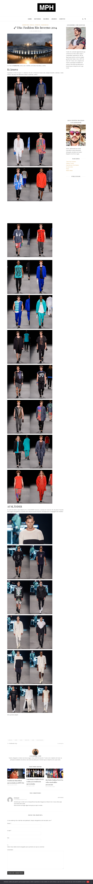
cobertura (25, 25)
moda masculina (39, 740)
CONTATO (62, 19)
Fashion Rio (45, 25)
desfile (32, 25)
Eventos (37, 25)
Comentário (10, 849)
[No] (91, 882)
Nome (9, 823)
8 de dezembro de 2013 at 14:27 (20, 799)
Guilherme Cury (13, 743)
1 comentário (60, 743)
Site (8, 838)
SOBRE (30, 19)
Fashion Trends (70, 163)
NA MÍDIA (46, 19)
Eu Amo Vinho (69, 167)
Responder (60, 797)
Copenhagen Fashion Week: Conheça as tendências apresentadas (35, 781)
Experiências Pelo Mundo (72, 165)
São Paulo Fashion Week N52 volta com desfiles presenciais (54, 782)
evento (21, 740)
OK (88, 881)
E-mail (9, 830)
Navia (67, 168)
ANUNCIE (54, 19)
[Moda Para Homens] (46, 7)
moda (33, 740)
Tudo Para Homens (71, 161)
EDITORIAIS (37, 19)
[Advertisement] (35, 121)
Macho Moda (69, 170)
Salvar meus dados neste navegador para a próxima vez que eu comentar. (25, 847)
